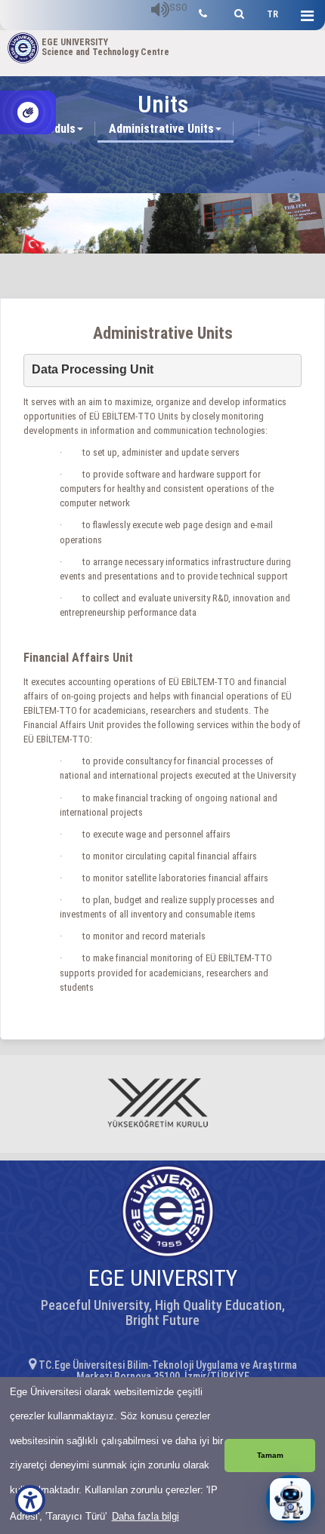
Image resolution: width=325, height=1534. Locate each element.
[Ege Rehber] (202, 11)
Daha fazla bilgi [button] (145, 1516)
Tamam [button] (270, 1455)
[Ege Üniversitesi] (236, 11)
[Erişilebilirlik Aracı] (30, 1500)
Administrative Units (161, 128)
